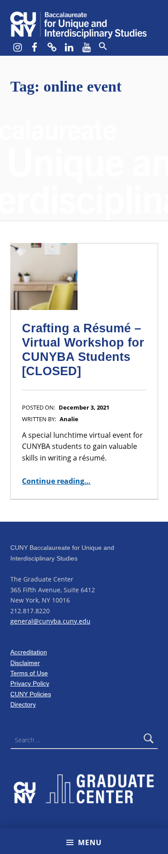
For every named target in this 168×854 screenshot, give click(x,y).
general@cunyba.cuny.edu (50, 621)
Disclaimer (25, 662)
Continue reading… (56, 481)
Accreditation (28, 652)
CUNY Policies (30, 694)
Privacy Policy (29, 683)
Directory (23, 704)
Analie (69, 419)
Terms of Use (29, 673)
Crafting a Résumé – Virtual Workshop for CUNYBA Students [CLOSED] (83, 349)
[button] (103, 46)
